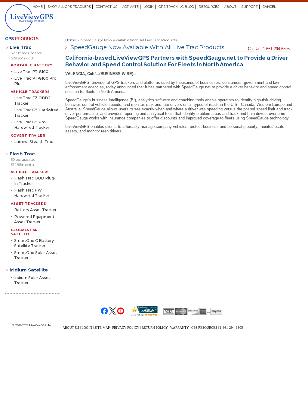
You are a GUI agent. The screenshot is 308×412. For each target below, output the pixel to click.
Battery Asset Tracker (35, 210)
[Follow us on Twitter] (112, 311)
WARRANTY (179, 327)
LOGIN (148, 7)
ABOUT (230, 7)
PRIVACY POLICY (125, 327)
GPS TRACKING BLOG (176, 7)
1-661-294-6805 (231, 327)
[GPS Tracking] (54, 18)
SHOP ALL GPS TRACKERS (69, 7)
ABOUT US (71, 327)
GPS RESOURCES (204, 327)
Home (70, 40)
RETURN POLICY (155, 327)
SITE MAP (102, 327)
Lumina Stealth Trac (33, 141)
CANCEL (269, 7)
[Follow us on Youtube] (120, 311)
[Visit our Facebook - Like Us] (104, 311)
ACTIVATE (130, 7)
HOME (37, 7)
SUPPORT (249, 7)
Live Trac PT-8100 (31, 71)
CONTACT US (106, 7)
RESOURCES (209, 7)
